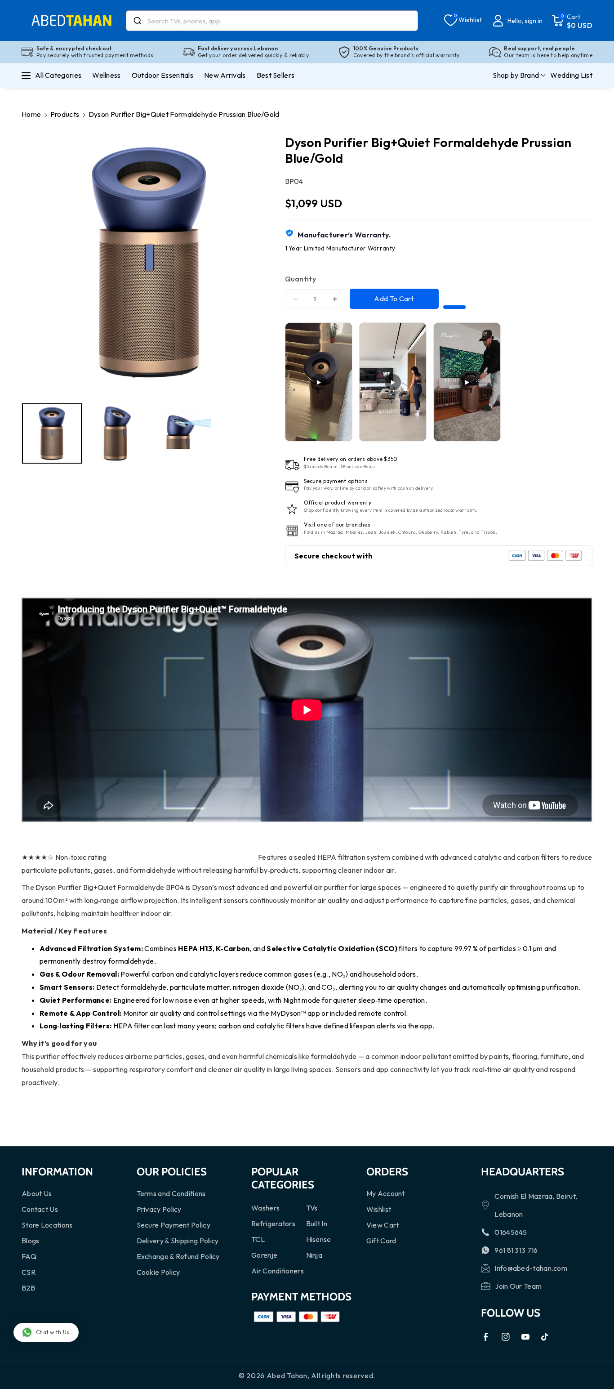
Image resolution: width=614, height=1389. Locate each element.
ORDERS (387, 1171)
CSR (29, 1272)
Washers (265, 1207)
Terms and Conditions (171, 1193)
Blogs (31, 1240)
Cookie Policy (158, 1272)
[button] (572, 21)
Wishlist (378, 1209)
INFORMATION (57, 1171)
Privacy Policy (159, 1209)
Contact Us (40, 1209)
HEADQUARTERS (522, 1171)
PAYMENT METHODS (301, 1296)
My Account (385, 1193)
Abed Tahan (287, 1375)
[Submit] (136, 21)
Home (31, 114)
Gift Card (381, 1240)
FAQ (29, 1256)
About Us (37, 1193)
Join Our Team (518, 1286)
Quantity (300, 278)
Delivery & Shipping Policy (178, 1240)
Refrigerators (273, 1223)
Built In (316, 1223)
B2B (28, 1287)
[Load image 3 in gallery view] (181, 433)
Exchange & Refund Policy (178, 1256)
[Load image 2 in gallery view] (116, 433)
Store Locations (47, 1224)
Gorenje (264, 1255)
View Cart (382, 1224)
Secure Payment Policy (173, 1224)
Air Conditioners (277, 1270)
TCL (258, 1239)
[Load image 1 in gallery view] (52, 433)
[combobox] (272, 20)
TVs (312, 1207)
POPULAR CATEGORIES (282, 1178)
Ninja (314, 1255)
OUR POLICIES (172, 1171)
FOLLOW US (510, 1312)
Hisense (318, 1239)
